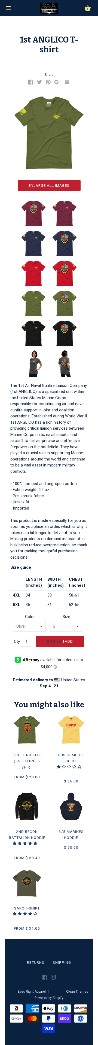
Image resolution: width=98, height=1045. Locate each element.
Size (66, 616)
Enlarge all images (49, 185)
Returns (35, 962)
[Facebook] (44, 978)
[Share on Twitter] (39, 83)
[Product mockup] (33, 303)
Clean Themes (77, 991)
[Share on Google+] (57, 83)
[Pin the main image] (48, 83)
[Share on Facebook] (30, 83)
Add (60, 641)
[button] (70, 766)
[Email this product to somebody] (67, 83)
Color (30, 616)
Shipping (62, 962)
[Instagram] (53, 978)
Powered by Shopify (49, 998)
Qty (17, 641)
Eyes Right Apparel (32, 991)
